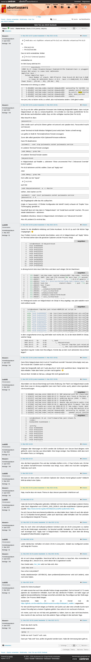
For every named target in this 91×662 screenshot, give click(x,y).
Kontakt (32, 658)
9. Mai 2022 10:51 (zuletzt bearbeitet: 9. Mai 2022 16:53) (39, 105)
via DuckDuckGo (84, 19)
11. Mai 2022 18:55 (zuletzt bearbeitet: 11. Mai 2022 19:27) (40, 620)
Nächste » (84, 28)
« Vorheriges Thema (68, 649)
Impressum (47, 658)
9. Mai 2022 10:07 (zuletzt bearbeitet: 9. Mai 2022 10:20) (39, 36)
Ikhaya (68, 4)
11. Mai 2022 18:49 (27, 582)
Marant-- (5, 36)
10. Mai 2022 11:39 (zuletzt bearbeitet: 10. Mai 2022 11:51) (40, 522)
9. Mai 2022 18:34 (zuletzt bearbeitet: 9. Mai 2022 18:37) (39, 225)
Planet (76, 4)
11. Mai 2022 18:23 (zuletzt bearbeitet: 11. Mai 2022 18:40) (40, 554)
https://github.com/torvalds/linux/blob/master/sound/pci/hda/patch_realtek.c (48, 603)
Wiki (62, 4)
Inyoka (11, 656)
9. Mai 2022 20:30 (27, 473)
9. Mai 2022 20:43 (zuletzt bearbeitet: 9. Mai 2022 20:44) (39, 488)
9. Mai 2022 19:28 (27, 444)
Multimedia (23, 19)
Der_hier (37, 564)
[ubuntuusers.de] (15, 9)
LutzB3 (5, 225)
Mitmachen (85, 4)
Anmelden (77, 1)
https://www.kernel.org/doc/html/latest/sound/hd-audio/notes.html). (51, 509)
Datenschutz (39, 658)
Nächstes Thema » (83, 649)
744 (9, 43)
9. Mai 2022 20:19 (27, 459)
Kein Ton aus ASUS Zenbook (38, 652)
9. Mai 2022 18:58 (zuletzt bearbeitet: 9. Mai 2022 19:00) (39, 379)
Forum (55, 4)
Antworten (8, 31)
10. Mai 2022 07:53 (27, 499)
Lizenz (27, 658)
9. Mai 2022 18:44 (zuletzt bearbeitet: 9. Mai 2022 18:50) (39, 358)
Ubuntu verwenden (13, 19)
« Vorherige (63, 28)
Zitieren (84, 36)
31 (9, 235)
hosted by (4, 2)
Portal (48, 4)
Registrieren (86, 1)
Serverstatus (55, 658)
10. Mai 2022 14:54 (27, 539)
